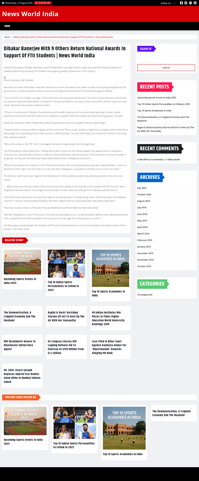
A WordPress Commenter (150, 159)
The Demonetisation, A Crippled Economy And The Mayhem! (19, 316)
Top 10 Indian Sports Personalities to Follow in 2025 (63, 286)
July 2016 (141, 207)
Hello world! (173, 159)
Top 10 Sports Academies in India (108, 293)
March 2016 (143, 233)
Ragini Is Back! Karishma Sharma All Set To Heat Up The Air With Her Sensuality (66, 316)
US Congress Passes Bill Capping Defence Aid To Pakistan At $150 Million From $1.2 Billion (66, 347)
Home (7, 26)
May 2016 (142, 220)
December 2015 (145, 253)
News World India (30, 13)
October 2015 (144, 266)
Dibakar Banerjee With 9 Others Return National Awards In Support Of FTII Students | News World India (63, 37)
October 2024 (144, 194)
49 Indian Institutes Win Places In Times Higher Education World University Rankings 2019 (108, 318)
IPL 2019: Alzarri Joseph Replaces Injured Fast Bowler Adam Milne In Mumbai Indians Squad (22, 376)
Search (145, 49)
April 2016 (142, 227)
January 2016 (144, 246)
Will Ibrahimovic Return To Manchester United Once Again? (20, 345)
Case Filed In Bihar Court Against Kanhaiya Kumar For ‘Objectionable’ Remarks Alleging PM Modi (109, 347)
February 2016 (144, 240)
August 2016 (143, 201)
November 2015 (145, 259)
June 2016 (142, 214)
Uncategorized (144, 294)
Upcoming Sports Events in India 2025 (20, 281)
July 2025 (141, 187)
